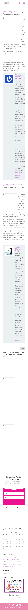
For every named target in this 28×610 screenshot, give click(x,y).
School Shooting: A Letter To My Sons (12, 564)
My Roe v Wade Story (8, 566)
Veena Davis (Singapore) (10, 13)
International (6, 189)
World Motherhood (15, 14)
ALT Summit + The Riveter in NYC (11, 561)
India (8, 14)
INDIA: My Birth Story (9, 11)
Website (17, 177)
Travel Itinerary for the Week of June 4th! (12, 185)
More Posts (18, 175)
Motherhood (13, 189)
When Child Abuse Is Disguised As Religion (13, 557)
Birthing (5, 14)
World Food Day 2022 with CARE (11, 559)
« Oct (4, 550)
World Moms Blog (8, 187)
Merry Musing (18, 172)
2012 (23, 187)
